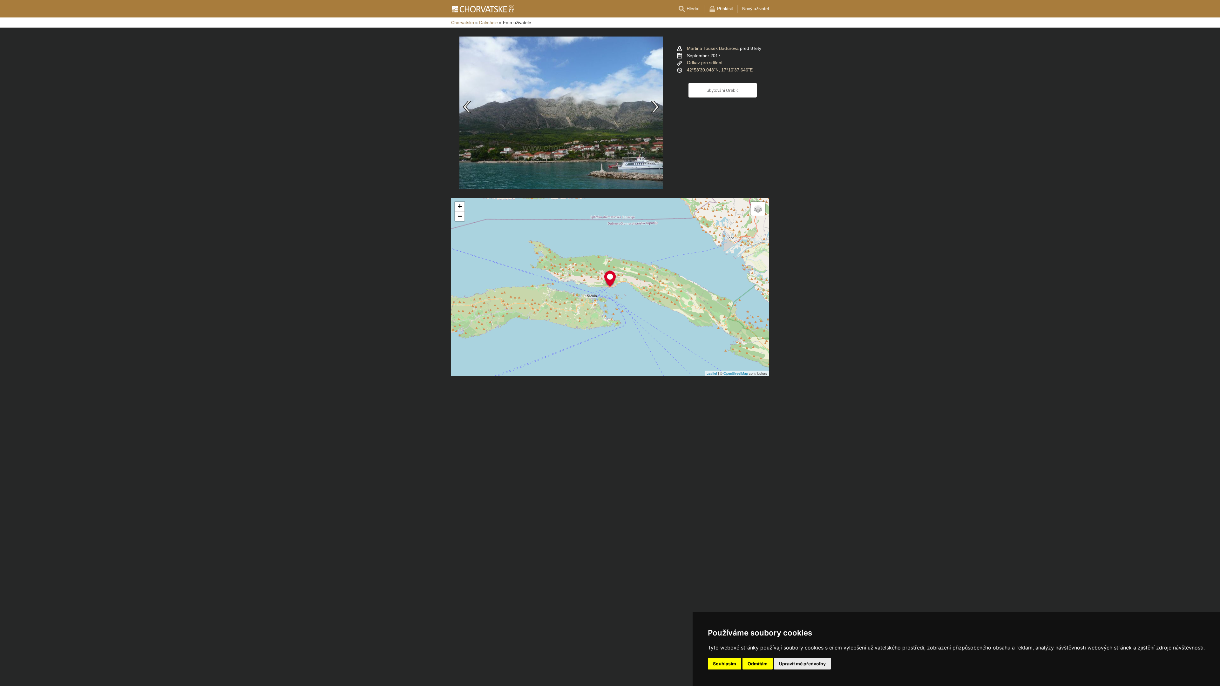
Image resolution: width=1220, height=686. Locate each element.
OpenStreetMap (735, 373)
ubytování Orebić (722, 90)
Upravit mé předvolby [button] (802, 663)
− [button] (460, 216)
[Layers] (758, 209)
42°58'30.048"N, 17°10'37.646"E (720, 69)
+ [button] (460, 206)
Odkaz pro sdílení (704, 62)
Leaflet (712, 373)
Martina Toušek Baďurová (713, 48)
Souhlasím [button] (724, 663)
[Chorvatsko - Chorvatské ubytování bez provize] (482, 8)
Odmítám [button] (758, 663)
